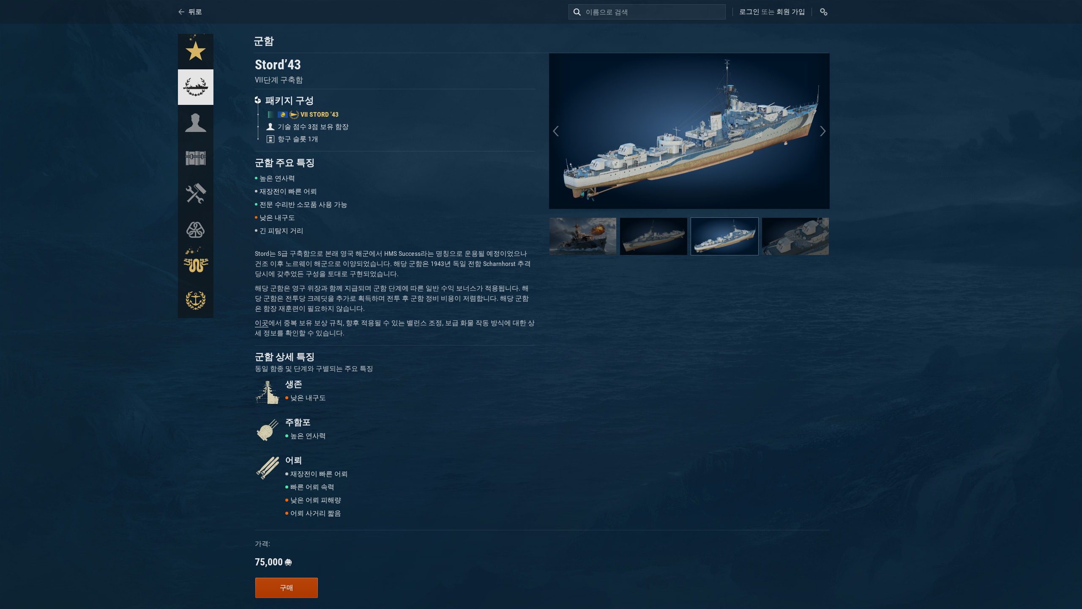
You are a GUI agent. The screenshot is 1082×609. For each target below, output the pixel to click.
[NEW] (195, 51)
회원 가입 (790, 12)
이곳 (261, 323)
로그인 (749, 12)
